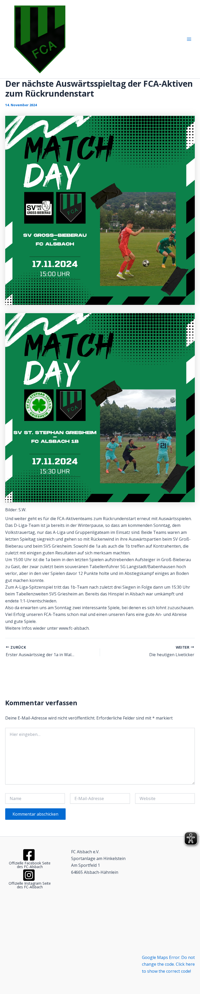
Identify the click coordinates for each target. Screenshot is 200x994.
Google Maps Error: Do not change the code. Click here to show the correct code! (168, 964)
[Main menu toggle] (189, 39)
